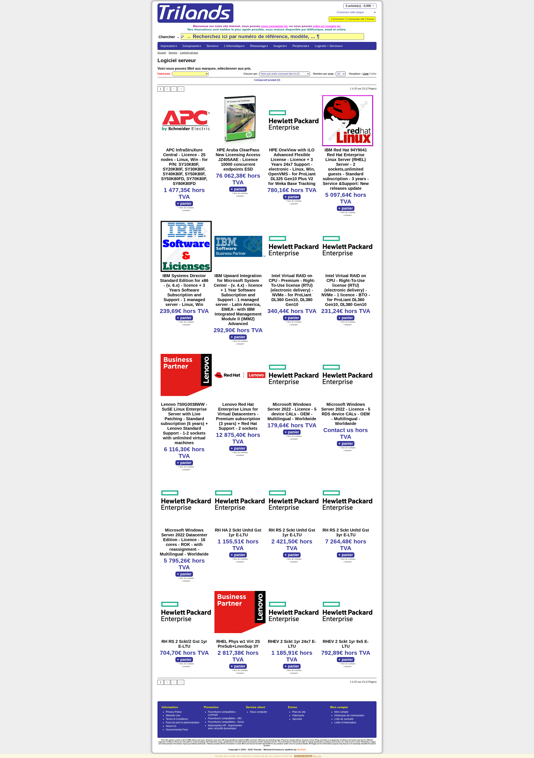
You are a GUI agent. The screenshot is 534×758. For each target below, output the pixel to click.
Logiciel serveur (189, 52)
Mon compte (341, 711)
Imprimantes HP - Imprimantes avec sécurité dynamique (225, 727)
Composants (192, 46)
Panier (370, 19)
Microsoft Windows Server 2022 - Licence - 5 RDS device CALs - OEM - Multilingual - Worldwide (345, 414)
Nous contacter (258, 711)
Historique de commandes (349, 715)
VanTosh (301, 749)
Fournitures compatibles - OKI (225, 718)
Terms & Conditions (177, 719)
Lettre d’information (345, 722)
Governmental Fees (177, 729)
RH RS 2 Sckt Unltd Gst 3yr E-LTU (345, 532)
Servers (213, 46)
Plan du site (299, 711)
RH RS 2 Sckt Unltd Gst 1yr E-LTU (292, 532)
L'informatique (234, 46)
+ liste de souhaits (186, 208)
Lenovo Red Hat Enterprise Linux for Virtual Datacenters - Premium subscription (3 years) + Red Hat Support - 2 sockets (238, 416)
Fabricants (298, 715)
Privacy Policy (174, 711)
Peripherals (301, 46)
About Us (171, 726)
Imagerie (280, 46)
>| (181, 89)
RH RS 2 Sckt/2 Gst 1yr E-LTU (184, 644)
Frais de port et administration (182, 722)
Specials (297, 719)
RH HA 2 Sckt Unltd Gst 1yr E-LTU (238, 532)
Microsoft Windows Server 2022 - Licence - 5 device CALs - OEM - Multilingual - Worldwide (291, 411)
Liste (366, 73)
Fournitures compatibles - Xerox (226, 721)
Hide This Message (303, 756)
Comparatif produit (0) (267, 80)
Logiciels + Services (329, 46)
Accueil (161, 52)
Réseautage (259, 46)
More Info (317, 756)
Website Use (173, 715)
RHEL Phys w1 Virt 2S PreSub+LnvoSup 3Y (238, 644)
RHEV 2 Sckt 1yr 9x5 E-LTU (346, 644)
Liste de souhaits (344, 719)
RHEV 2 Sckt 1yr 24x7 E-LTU (292, 644)
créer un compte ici (326, 26)
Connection (337, 19)
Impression (169, 46)
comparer (186, 210)
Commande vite (355, 19)
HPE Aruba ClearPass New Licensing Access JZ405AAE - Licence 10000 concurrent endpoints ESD (238, 159)
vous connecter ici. (274, 26)
